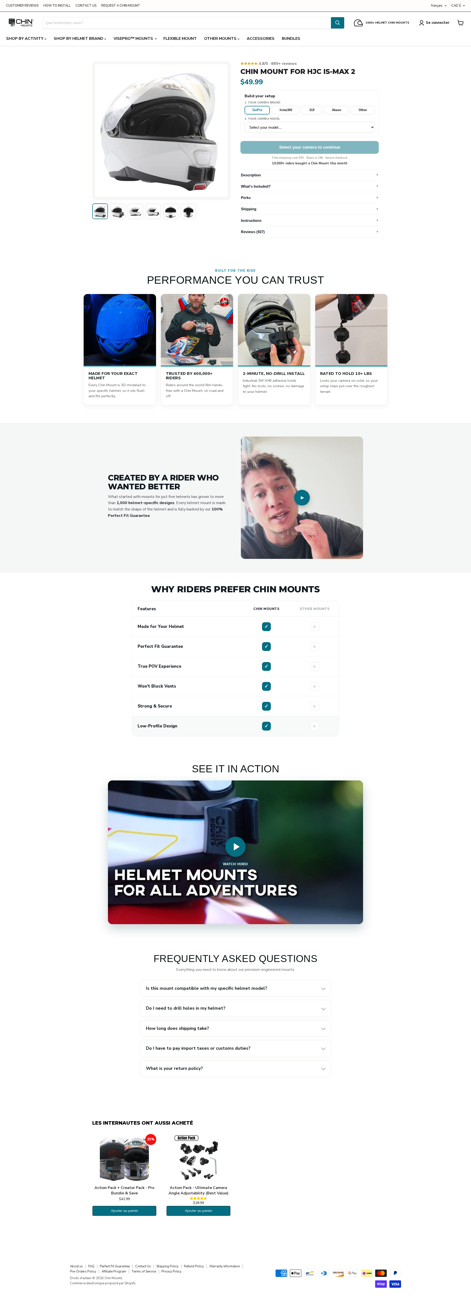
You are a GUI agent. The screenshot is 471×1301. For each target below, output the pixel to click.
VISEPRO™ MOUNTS (134, 38)
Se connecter (437, 22)
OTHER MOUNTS (220, 38)
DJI (312, 110)
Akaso (336, 110)
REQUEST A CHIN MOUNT (120, 6)
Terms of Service (143, 1271)
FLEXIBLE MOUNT (180, 38)
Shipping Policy (167, 1266)
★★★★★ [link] (268, 63)
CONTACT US (86, 6)
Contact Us (143, 1266)
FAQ (91, 1266)
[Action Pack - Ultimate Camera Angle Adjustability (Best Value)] (198, 1158)
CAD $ (456, 5)
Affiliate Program (114, 1271)
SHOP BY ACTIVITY (25, 38)
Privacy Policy (171, 1271)
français (437, 5)
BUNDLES (291, 38)
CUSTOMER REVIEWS (22, 6)
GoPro (257, 110)
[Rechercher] (337, 22)
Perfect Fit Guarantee (115, 1266)
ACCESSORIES (261, 38)
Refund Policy (194, 1266)
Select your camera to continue (309, 147)
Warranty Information (224, 1266)
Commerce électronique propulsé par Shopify (103, 1283)
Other (363, 110)
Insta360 (286, 110)
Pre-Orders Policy (83, 1271)
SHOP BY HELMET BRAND (79, 38)
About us (76, 1266)
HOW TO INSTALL (57, 6)
